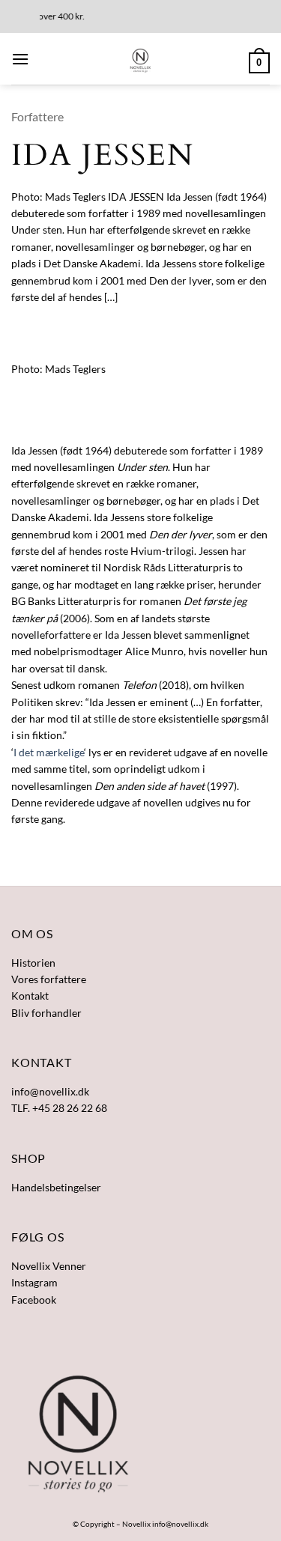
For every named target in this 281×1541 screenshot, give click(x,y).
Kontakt (30, 995)
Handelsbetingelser (56, 1187)
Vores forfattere (48, 979)
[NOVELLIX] (140, 59)
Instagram (34, 1282)
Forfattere (37, 116)
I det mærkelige (48, 752)
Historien (33, 962)
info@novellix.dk (180, 1523)
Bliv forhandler (46, 1012)
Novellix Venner (48, 1265)
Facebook (33, 1299)
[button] (20, 58)
